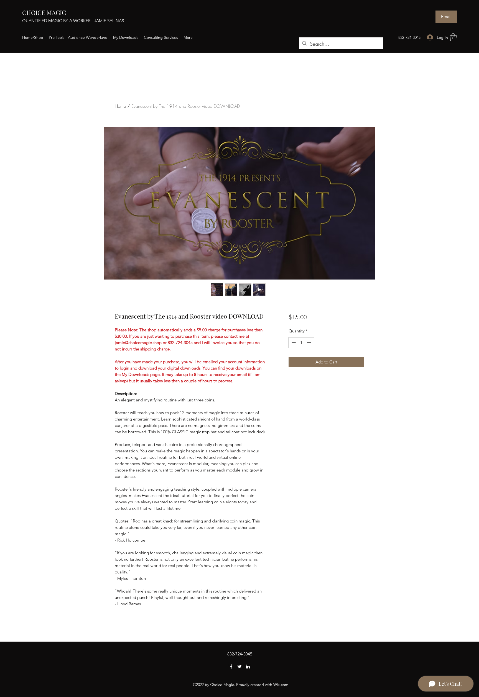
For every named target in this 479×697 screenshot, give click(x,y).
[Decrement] (293, 342)
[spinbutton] (301, 342)
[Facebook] (231, 666)
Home (120, 106)
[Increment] (309, 342)
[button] (453, 37)
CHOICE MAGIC (44, 12)
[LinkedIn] (248, 666)
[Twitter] (239, 666)
